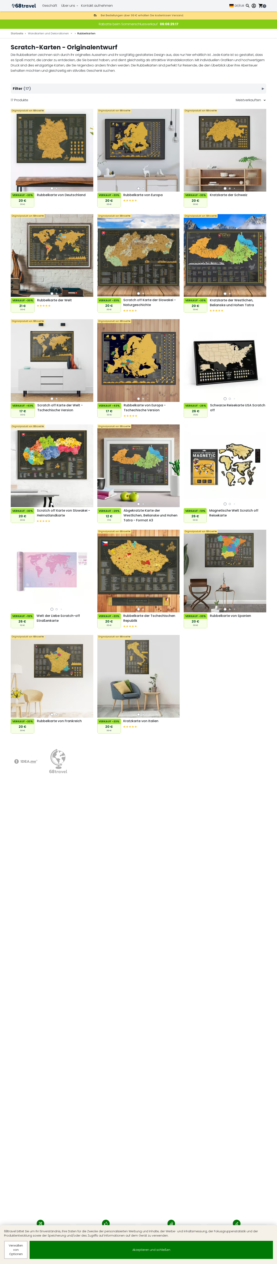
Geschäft (49, 5)
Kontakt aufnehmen (97, 5)
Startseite (17, 33)
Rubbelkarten (86, 33)
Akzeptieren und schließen (151, 1250)
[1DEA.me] (26, 761)
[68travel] (58, 761)
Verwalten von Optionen (16, 1249)
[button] (52, 188)
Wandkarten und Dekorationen (48, 33)
